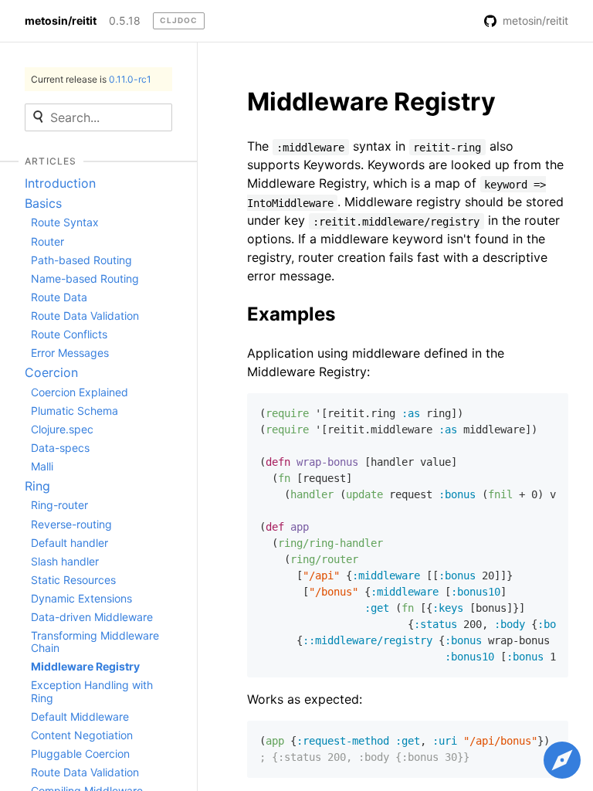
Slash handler (65, 561)
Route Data (59, 297)
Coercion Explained (79, 392)
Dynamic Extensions (81, 598)
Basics (43, 203)
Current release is (91, 79)
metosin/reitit (61, 21)
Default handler (69, 542)
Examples (291, 314)
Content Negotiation (82, 735)
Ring (37, 486)
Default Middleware (80, 716)
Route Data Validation (85, 315)
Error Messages (70, 352)
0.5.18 (125, 21)
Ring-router (59, 504)
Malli (42, 466)
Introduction (60, 183)
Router (47, 241)
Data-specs (60, 447)
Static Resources (73, 579)
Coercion (51, 372)
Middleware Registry (85, 666)
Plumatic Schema (74, 410)
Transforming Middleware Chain (95, 641)
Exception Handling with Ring (92, 691)
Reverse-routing (71, 524)
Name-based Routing (85, 278)
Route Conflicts (69, 334)
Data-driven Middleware (92, 616)
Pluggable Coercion (80, 753)
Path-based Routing (81, 259)
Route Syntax (65, 222)
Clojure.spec (62, 429)
